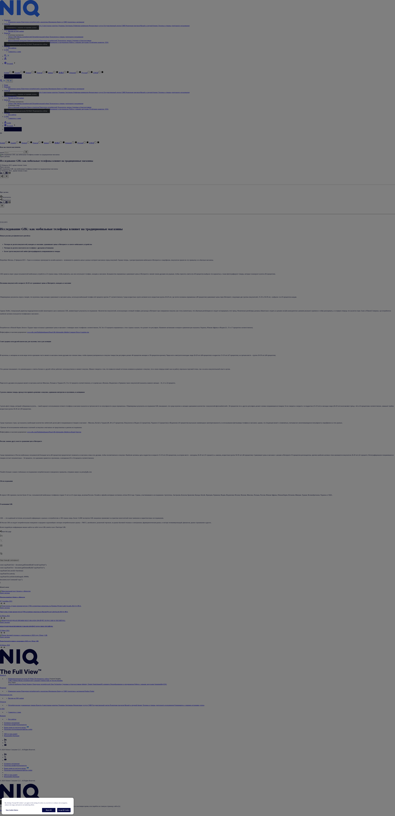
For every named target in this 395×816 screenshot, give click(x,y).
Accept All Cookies (63, 810)
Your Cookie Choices (12, 810)
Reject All (49, 810)
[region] (38, 806)
